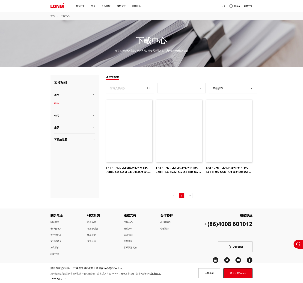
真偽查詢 (128, 234)
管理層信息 (56, 234)
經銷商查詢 (165, 222)
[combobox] (180, 88)
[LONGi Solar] (57, 6)
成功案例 (128, 228)
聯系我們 (164, 228)
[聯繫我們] (298, 244)
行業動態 (91, 222)
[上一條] (173, 195)
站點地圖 (54, 253)
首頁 (52, 16)
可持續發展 (56, 241)
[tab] (112, 77)
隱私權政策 (155, 273)
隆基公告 (91, 241)
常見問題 (128, 241)
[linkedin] (215, 260)
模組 (56, 103)
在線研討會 (92, 228)
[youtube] (238, 260)
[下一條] (190, 195)
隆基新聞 (91, 234)
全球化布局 (56, 228)
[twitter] (227, 260)
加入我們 (54, 247)
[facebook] (249, 260)
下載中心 (65, 16)
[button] (223, 6)
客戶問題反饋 (130, 247)
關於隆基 (54, 222)
